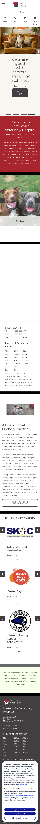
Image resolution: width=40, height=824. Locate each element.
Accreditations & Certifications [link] (20, 503)
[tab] (9, 347)
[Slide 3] (24, 114)
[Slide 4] (31, 114)
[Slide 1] (8, 114)
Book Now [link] (20, 92)
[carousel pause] (37, 51)
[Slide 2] (16, 114)
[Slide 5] (24, 228)
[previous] (2, 40)
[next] (37, 40)
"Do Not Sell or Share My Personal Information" (19, 795)
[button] (3, 4)
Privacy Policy (22, 784)
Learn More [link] (12, 555)
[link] (20, 4)
